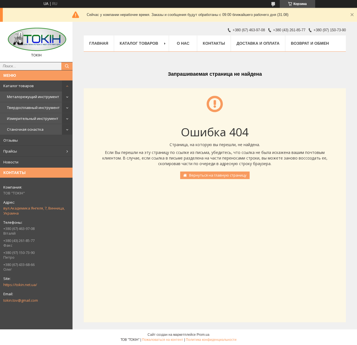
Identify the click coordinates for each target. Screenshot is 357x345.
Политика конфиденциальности (211, 340)
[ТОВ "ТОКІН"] (36, 39)
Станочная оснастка (25, 129)
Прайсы (10, 151)
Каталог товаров (18, 85)
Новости (10, 162)
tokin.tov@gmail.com (20, 300)
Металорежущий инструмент (33, 96)
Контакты (214, 43)
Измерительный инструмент (32, 118)
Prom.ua (203, 335)
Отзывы (10, 140)
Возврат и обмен (310, 43)
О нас (183, 43)
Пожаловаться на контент (162, 340)
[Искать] (67, 66)
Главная (98, 43)
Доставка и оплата (258, 43)
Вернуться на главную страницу (218, 175)
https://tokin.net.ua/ (20, 284)
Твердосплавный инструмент (33, 107)
